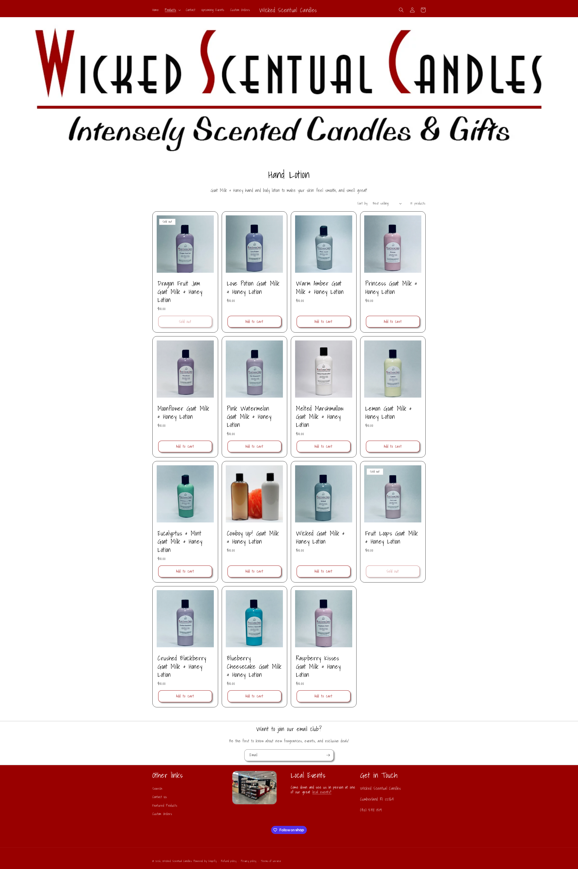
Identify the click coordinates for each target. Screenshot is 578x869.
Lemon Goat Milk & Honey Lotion (388, 412)
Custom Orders (162, 814)
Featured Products (164, 805)
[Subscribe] (328, 755)
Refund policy (228, 861)
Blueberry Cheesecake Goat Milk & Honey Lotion (254, 666)
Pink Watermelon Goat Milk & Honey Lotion (249, 416)
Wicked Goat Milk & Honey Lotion (320, 537)
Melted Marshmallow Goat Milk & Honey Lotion (320, 416)
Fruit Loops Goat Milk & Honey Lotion (391, 537)
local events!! (321, 792)
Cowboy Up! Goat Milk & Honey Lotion (253, 537)
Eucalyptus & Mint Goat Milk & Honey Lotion (180, 541)
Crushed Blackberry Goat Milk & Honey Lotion (182, 666)
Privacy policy (248, 861)
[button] (172, 10)
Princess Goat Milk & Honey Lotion (391, 287)
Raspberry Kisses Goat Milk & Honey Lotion (318, 666)
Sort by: (362, 203)
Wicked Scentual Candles (177, 861)
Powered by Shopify (205, 861)
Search (157, 788)
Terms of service (271, 861)
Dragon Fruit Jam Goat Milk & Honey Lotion (180, 291)
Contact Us (159, 797)
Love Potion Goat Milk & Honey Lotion (253, 287)
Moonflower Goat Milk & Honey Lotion (183, 412)
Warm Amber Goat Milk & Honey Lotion (320, 287)
